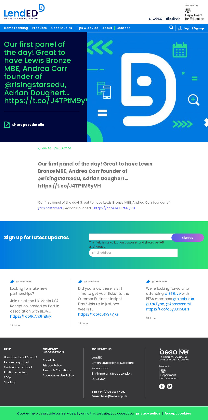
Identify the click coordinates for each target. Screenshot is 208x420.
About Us (49, 360)
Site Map (10, 382)
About (107, 28)
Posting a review (15, 372)
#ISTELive (173, 293)
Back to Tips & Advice (56, 148)
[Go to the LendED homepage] (24, 12)
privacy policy (148, 413)
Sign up (187, 238)
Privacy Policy (52, 365)
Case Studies (61, 28)
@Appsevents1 (178, 304)
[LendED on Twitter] (169, 387)
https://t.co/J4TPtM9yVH (114, 208)
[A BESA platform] (164, 18)
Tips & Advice (87, 28)
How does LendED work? (21, 357)
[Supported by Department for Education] (194, 12)
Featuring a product (18, 367)
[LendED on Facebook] (162, 387)
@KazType (155, 304)
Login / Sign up (194, 28)
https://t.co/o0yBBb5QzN (167, 309)
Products (39, 28)
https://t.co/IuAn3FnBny (30, 316)
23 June (15, 325)
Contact (123, 28)
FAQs (7, 377)
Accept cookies (178, 413)
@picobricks (183, 298)
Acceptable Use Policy (58, 375)
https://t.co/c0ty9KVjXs (98, 314)
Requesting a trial (16, 362)
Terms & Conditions (57, 370)
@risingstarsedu (51, 208)
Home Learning (16, 28)
